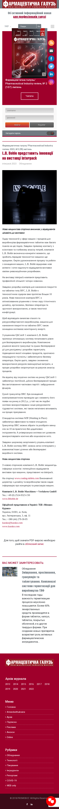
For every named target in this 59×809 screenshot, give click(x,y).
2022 (31, 689)
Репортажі (12, 775)
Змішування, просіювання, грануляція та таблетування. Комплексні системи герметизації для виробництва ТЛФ (39, 581)
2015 (23, 684)
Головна (11, 707)
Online (10, 737)
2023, (13, 149)
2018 (47, 684)
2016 (31, 684)
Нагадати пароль (13, 133)
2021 (23, 689)
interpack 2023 (9, 163)
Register (41, 125)
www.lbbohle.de (10, 498)
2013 (7, 684)
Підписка (11, 722)
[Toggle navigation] (52, 26)
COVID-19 (12, 780)
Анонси (11, 732)
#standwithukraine (16, 712)
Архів (9, 717)
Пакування (12, 765)
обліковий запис (34, 544)
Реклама (11, 727)
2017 (39, 684)
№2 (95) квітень (24, 149)
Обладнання (25, 163)
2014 (15, 684)
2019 (7, 689)
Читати (29, 96)
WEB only (11, 785)
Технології (12, 760)
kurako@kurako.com (12, 522)
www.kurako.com (11, 526)
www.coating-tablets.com (27, 478)
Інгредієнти (13, 770)
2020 (15, 689)
